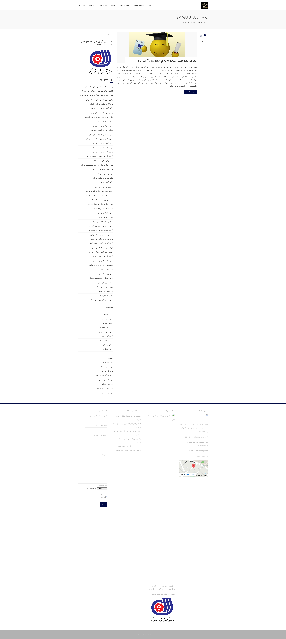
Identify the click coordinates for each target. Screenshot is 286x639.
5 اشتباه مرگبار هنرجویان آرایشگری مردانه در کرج (96, 91)
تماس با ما (82, 5)
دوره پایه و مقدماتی (106, 367)
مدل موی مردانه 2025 (106, 291)
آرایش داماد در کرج (106, 295)
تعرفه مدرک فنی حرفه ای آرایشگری (101, 265)
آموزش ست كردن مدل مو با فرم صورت (99, 191)
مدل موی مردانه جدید (106, 269)
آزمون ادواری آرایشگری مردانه (103, 282)
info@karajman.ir (202, 451)
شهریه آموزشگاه (124, 5)
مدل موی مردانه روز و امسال (103, 388)
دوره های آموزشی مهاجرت (104, 380)
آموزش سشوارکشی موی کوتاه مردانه (100, 221)
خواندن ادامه (190, 92)
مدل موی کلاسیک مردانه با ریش (102, 169)
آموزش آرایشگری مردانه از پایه (102, 261)
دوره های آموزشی (139, 5)
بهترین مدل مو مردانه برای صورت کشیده (99, 195)
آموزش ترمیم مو (107, 319)
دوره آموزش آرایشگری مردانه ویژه (101, 239)
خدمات (113, 5)
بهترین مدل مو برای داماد (104, 217)
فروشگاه (91, 5)
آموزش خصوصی (107, 323)
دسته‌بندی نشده (108, 362)
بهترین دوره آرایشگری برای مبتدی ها (101, 113)
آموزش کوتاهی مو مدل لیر (104, 213)
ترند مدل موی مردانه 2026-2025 (102, 200)
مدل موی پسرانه (107, 384)
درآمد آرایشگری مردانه (105, 182)
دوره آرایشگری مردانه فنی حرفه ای (101, 278)
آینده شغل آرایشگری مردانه (104, 121)
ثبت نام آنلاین (103, 5)
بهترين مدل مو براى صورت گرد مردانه (100, 204)
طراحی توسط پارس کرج (143, 634)
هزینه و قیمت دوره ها (106, 393)
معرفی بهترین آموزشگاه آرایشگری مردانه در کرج (96, 95)
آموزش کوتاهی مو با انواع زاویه (102, 126)
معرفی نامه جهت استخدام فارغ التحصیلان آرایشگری (167, 61)
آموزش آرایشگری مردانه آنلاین (103, 256)
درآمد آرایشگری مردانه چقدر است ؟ (101, 108)
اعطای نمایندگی (108, 345)
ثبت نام (110, 353)
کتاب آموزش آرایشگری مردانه (103, 178)
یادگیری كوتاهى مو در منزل (104, 187)
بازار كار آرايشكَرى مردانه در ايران (101, 104)
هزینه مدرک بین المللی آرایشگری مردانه (99, 248)
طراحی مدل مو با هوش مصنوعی (102, 130)
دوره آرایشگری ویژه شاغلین (103, 174)
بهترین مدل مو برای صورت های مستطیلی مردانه (97, 165)
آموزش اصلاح (108, 314)
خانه (150, 5)
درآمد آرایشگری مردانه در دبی (103, 152)
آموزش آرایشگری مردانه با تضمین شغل (100, 156)
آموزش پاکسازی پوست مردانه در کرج (100, 230)
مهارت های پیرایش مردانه (104, 287)
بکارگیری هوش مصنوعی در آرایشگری (100, 134)
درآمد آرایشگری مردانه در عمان (102, 143)
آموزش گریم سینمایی (106, 332)
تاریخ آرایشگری (108, 349)
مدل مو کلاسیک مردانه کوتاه (103, 208)
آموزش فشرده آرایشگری (104, 327)
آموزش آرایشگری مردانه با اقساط (101, 161)
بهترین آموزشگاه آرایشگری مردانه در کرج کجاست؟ (96, 100)
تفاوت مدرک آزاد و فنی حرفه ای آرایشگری (99, 117)
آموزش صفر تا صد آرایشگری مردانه (101, 252)
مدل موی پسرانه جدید (105, 274)
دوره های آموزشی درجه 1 (104, 375)
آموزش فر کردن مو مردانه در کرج (101, 235)
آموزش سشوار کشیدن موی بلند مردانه (100, 226)
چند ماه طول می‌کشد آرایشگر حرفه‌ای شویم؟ (98, 87)
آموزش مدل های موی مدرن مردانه (101, 300)
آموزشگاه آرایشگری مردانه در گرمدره (100, 243)
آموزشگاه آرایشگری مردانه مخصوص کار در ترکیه (96, 139)
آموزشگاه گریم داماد (106, 336)
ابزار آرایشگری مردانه (105, 340)
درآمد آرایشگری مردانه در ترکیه (102, 147)
